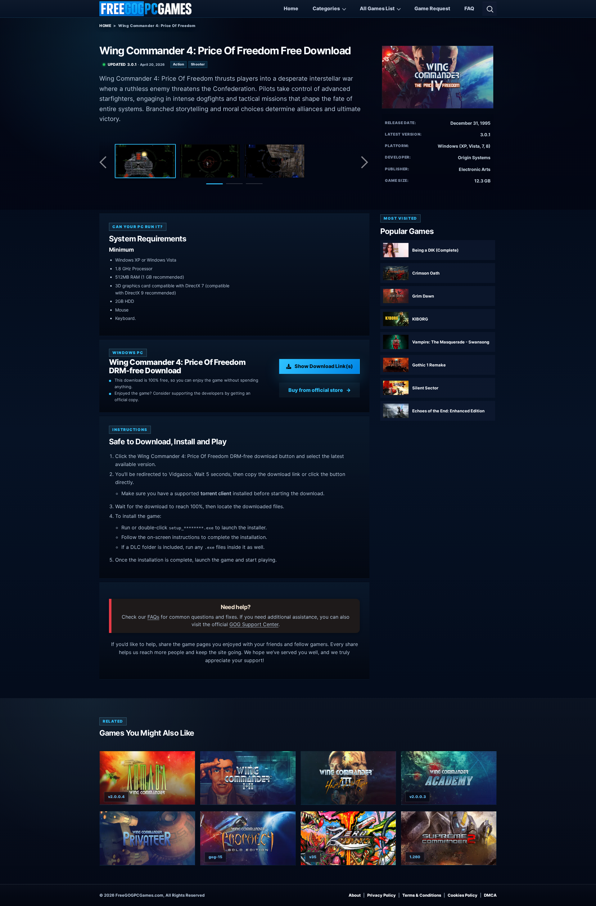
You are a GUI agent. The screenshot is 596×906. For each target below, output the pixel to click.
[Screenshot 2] (209, 161)
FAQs (153, 617)
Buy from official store (315, 390)
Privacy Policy (381, 895)
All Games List (377, 8)
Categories (326, 8)
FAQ (469, 8)
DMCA (490, 895)
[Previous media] (104, 162)
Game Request (432, 8)
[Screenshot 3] (274, 161)
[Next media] (364, 162)
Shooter (198, 64)
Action (178, 64)
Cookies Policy (462, 895)
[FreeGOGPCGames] (145, 8)
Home (291, 8)
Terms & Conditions (421, 895)
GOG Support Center (253, 624)
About (355, 895)
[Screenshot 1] (145, 161)
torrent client (216, 493)
